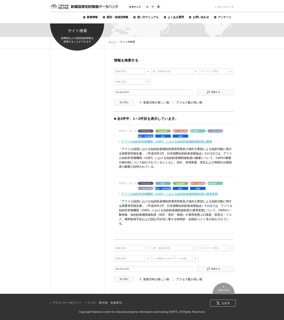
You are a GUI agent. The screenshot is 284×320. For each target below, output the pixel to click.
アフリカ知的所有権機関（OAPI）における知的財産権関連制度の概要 (166, 141)
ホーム (112, 41)
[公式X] (223, 303)
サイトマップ (226, 7)
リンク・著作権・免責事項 (104, 302)
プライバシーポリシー (67, 302)
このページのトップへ (224, 288)
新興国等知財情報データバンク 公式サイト (84, 6)
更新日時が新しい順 (156, 102)
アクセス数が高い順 (189, 102)
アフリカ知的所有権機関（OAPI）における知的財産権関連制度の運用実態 (169, 194)
